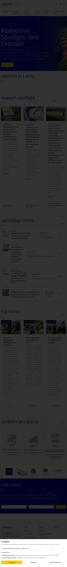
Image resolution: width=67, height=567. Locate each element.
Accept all (11, 562)
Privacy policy (5, 552)
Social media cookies (9, 558)
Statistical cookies (8, 555)
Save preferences (55, 562)
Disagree (33, 562)
